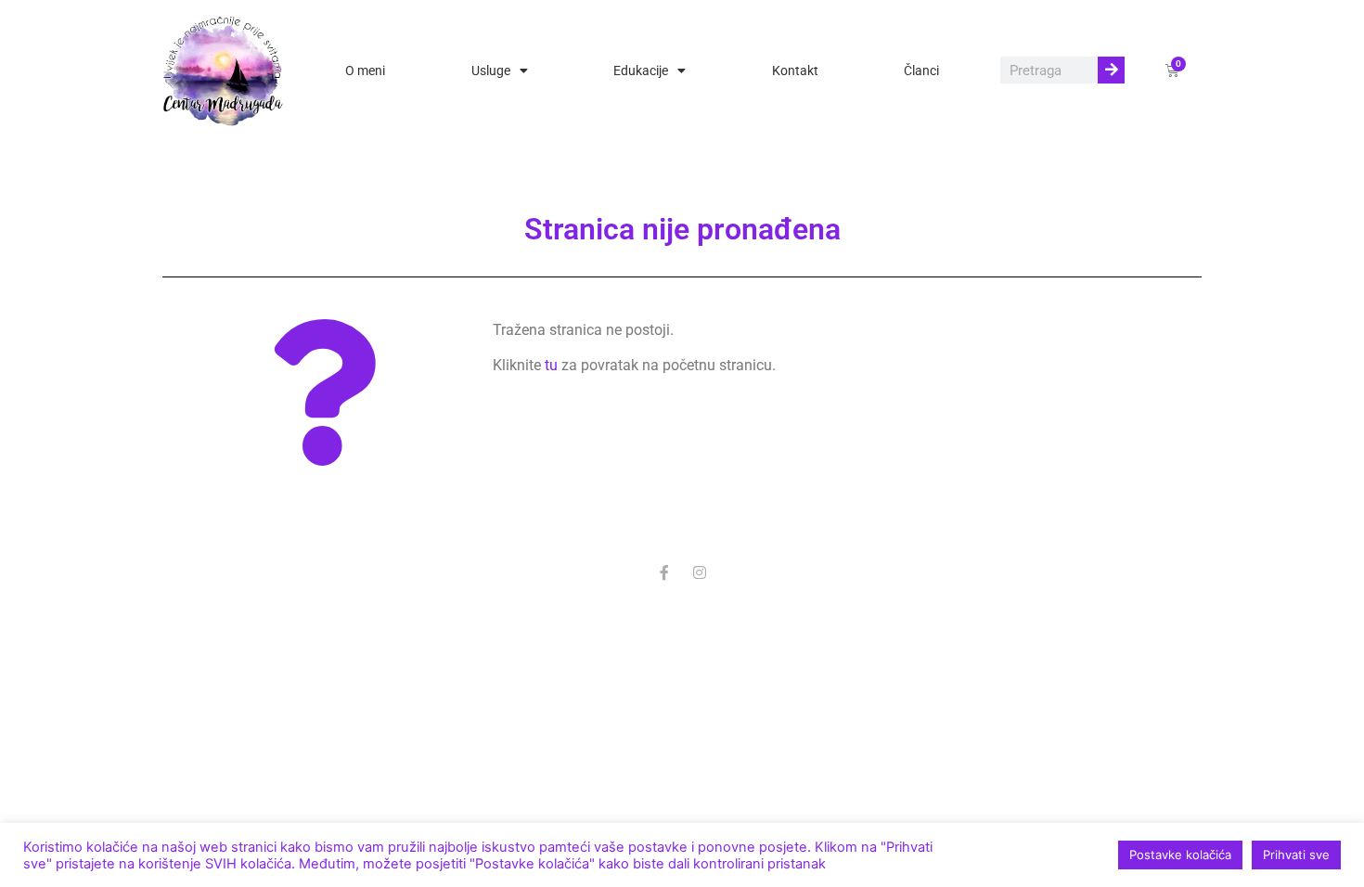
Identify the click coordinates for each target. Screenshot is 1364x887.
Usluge (490, 70)
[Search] (1111, 70)
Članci (921, 70)
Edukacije (640, 70)
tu (551, 365)
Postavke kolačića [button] (1180, 854)
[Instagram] (699, 572)
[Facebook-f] (664, 572)
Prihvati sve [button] (1296, 854)
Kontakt (795, 70)
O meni (365, 70)
